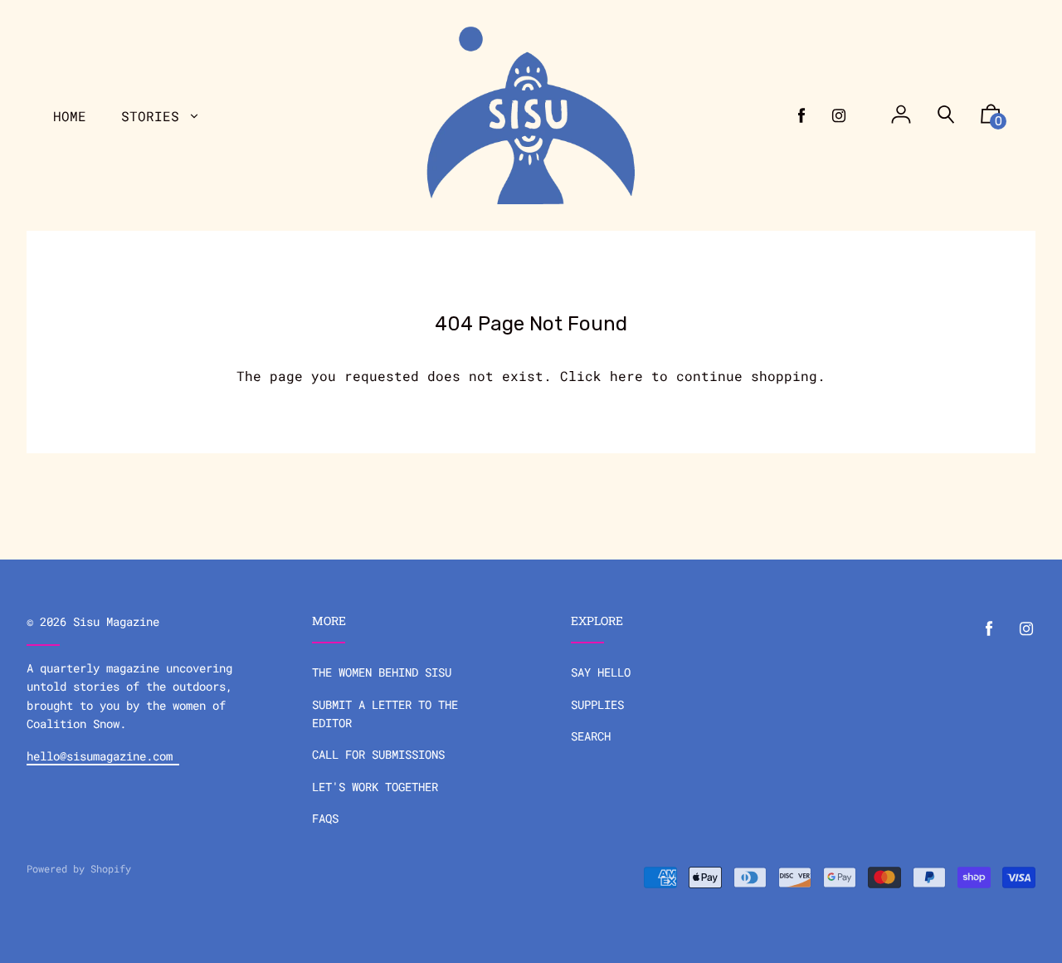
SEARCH (591, 736)
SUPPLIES (597, 704)
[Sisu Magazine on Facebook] (801, 115)
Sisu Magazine (116, 621)
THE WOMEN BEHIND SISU (381, 672)
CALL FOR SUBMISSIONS (378, 754)
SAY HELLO (601, 672)
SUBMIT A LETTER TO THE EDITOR (385, 714)
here (626, 375)
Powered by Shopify (79, 868)
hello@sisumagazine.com (103, 756)
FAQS (325, 818)
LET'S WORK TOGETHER (375, 786)
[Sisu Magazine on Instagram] (839, 115)
